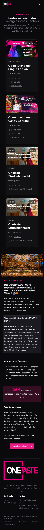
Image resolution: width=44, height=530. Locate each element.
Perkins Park (16, 86)
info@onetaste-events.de (29, 508)
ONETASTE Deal (10, 503)
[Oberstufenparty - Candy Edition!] (22, 119)
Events (6, 500)
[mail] (22, 491)
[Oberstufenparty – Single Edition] (22, 66)
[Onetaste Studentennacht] (22, 171)
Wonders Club (17, 137)
